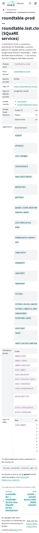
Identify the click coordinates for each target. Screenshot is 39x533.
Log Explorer (22, 101)
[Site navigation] (4, 3)
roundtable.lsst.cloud (22, 71)
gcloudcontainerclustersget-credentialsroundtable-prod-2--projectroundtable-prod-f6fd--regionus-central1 (20, 468)
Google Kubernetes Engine (27, 104)
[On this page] (35, 3)
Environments (11, 10)
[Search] (30, 3)
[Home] (3, 10)
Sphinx (15, 530)
